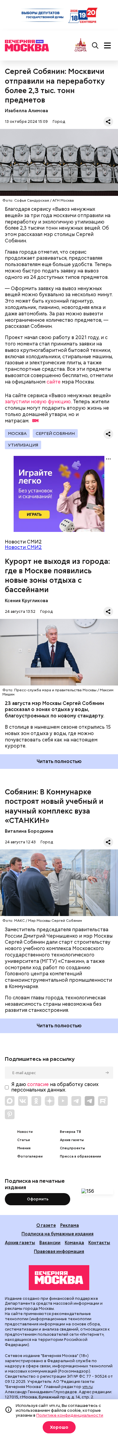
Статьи (23, 1140)
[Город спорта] (80, 45)
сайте (54, 382)
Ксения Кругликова (26, 600)
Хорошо (59, 1427)
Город (59, 121)
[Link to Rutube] (103, 1101)
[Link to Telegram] (76, 1101)
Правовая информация (59, 1251)
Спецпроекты (72, 1148)
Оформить (37, 1199)
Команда (74, 1242)
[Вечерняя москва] (59, 1277)
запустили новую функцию (38, 401)
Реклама (69, 1225)
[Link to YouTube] (63, 1101)
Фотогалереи (30, 1156)
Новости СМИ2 (23, 547)
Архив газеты (72, 1140)
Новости (25, 1131)
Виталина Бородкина (29, 831)
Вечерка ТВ (70, 1131)
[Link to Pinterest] (10, 1114)
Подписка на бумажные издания (57, 1234)
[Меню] (107, 45)
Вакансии (50, 1242)
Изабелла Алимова (26, 110)
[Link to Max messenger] (10, 1101)
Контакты (99, 1242)
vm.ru (87, 1386)
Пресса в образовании (80, 1156)
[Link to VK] (23, 1101)
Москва (17, 433)
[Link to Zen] (49, 1101)
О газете (46, 1225)
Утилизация (23, 445)
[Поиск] (95, 45)
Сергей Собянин (55, 433)
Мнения (24, 1148)
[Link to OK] (36, 1101)
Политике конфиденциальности (69, 1415)
